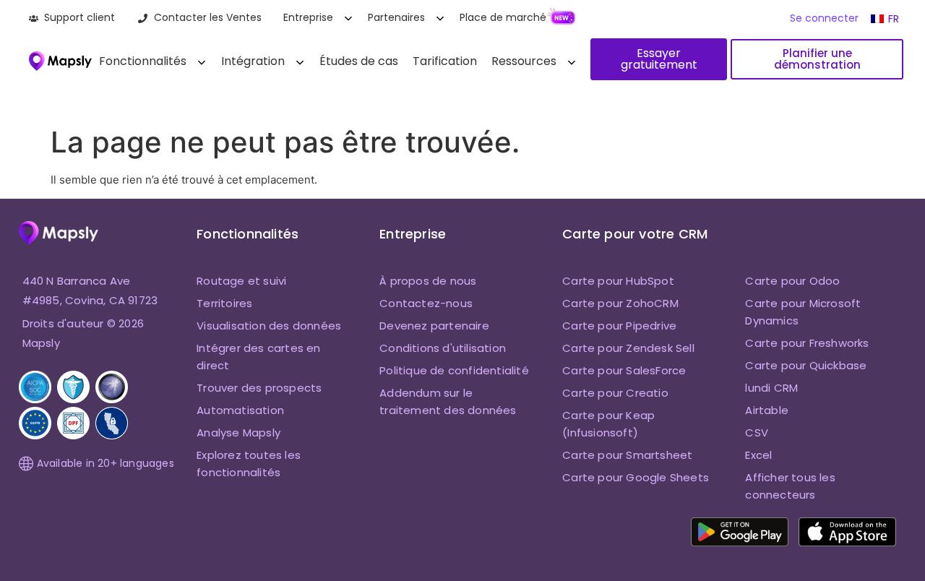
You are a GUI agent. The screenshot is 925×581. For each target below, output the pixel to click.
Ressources (523, 61)
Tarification (445, 61)
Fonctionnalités (142, 61)
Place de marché (503, 17)
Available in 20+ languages (105, 463)
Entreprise (308, 17)
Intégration (253, 61)
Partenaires (396, 17)
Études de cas (358, 61)
